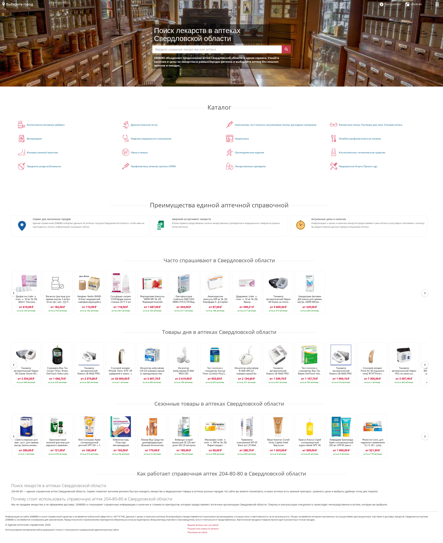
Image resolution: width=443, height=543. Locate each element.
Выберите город (19, 4)
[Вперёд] (424, 293)
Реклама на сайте (197, 532)
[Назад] (13, 293)
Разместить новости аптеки (203, 528)
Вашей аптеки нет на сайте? (203, 524)
